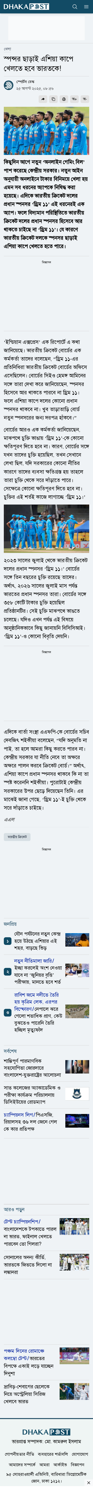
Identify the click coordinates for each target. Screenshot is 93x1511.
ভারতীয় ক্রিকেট (17, 837)
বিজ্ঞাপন (77, 1464)
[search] (75, 6)
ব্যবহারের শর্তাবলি (53, 1454)
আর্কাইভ (60, 1464)
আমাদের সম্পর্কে (22, 1464)
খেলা (7, 49)
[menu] (85, 6)
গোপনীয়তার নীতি (19, 1454)
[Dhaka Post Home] (46, 1432)
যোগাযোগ (80, 1454)
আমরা (44, 1464)
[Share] (43, 99)
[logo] (26, 6)
